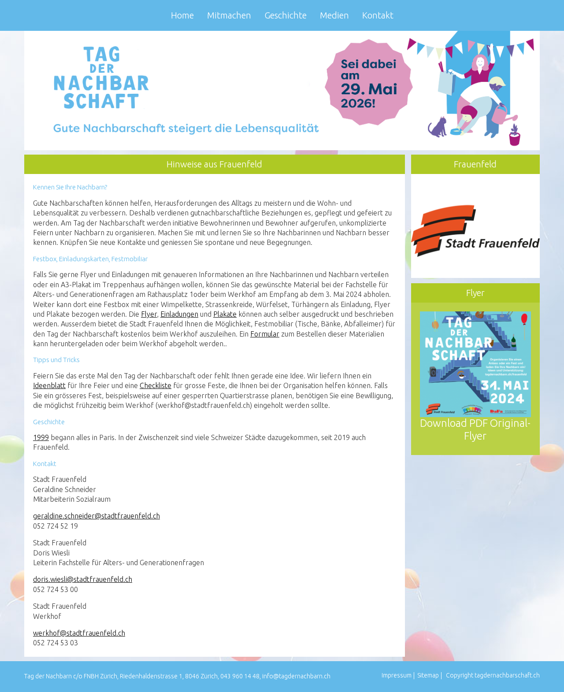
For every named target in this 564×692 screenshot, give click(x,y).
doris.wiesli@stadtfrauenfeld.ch (82, 579)
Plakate (225, 314)
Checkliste (155, 385)
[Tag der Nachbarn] (282, 90)
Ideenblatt (49, 385)
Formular (264, 334)
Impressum (397, 675)
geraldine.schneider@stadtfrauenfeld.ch (96, 516)
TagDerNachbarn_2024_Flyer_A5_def (480, 188)
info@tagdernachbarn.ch (296, 676)
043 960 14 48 (240, 676)
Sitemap (428, 675)
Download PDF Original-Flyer (475, 429)
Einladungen (179, 314)
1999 (41, 437)
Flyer (149, 314)
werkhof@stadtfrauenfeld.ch (79, 633)
